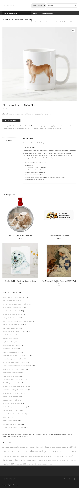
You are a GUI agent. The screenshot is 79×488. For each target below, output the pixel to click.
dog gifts (51, 126)
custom (36, 126)
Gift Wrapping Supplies (15, 456)
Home (32, 22)
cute (39, 451)
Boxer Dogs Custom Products (11, 311)
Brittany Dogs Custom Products (12, 314)
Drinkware (62, 126)
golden (71, 126)
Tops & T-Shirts (31, 464)
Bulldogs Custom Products (10, 318)
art (25, 447)
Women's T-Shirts (47, 464)
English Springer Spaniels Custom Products (15, 355)
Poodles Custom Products (10, 397)
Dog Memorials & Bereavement (11, 352)
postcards (73, 460)
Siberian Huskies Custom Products (13, 414)
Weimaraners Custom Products (12, 424)
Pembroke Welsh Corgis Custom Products (15, 390)
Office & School (52, 460)
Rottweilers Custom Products (11, 403)
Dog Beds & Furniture (9, 335)
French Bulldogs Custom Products (12, 359)
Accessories (7, 447)
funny (4, 456)
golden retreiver (7, 128)
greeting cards (29, 456)
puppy (44, 128)
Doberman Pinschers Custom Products (14, 331)
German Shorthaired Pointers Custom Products (16, 366)
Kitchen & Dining (22, 128)
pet (37, 128)
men (29, 460)
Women (39, 464)
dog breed (45, 126)
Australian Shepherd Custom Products (14, 297)
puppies (5, 464)
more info (25, 436)
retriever (49, 128)
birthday (28, 447)
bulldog (37, 447)
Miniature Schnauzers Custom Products (14, 386)
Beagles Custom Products (10, 301)
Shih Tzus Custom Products (10, 410)
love (27, 460)
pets (40, 128)
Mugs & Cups (32, 128)
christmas (48, 447)
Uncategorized (6, 417)
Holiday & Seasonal (40, 456)
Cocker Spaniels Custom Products (12, 325)
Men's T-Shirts (35, 460)
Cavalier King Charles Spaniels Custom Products (16, 321)
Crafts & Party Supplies (18, 452)
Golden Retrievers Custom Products (45, 22)
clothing (65, 447)
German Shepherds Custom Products (13, 362)
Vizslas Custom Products (9, 421)
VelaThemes (14, 485)
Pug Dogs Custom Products (10, 400)
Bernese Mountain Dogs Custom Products (15, 304)
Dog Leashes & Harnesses (10, 348)
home (14, 128)
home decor (56, 456)
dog (40, 126)
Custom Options (12, 120)
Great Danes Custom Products (11, 373)
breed (32, 447)
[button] (73, 30)
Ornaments (60, 460)
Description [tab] (8, 140)
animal (15, 447)
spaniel (22, 464)
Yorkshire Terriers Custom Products (13, 427)
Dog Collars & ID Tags (8, 342)
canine (42, 447)
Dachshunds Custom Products (11, 328)
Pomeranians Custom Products (12, 393)
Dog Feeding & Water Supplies (11, 345)
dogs (56, 126)
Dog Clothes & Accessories (10, 338)
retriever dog (57, 128)
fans (67, 126)
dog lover (49, 452)
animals (21, 447)
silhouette (17, 464)
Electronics (67, 452)
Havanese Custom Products (11, 376)
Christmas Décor (57, 447)
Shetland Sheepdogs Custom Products (14, 407)
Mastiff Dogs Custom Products (11, 383)
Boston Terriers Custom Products (12, 307)
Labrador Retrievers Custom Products (14, 379)
